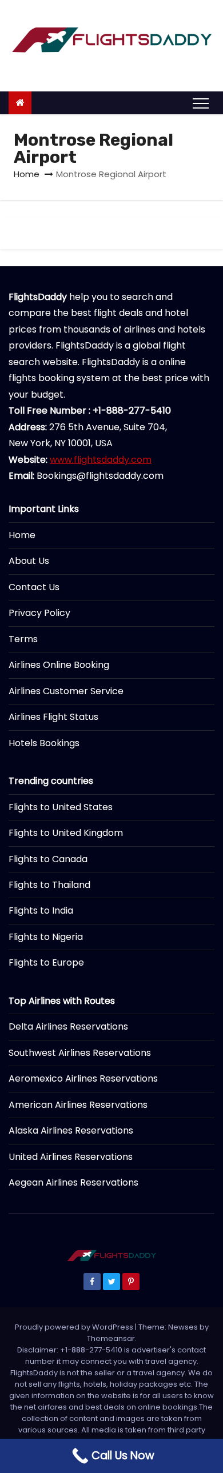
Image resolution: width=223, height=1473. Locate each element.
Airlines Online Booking (59, 664)
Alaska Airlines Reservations (71, 1130)
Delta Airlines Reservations (68, 1026)
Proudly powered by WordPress (75, 1327)
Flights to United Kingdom (66, 832)
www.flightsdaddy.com (101, 459)
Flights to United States (61, 807)
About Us (29, 560)
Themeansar (111, 1338)
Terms (23, 639)
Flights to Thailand (49, 884)
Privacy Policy (39, 612)
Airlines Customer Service (66, 691)
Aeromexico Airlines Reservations (83, 1078)
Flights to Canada (48, 859)
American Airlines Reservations (78, 1104)
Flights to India (41, 910)
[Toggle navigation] (200, 103)
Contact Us (34, 587)
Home (26, 174)
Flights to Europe (46, 962)
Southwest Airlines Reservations (80, 1052)
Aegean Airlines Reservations (73, 1182)
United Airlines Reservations (71, 1156)
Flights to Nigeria (46, 936)
